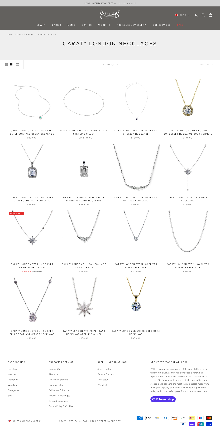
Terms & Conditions (58, 401)
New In (41, 25)
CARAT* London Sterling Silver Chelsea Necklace (136, 132)
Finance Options (105, 374)
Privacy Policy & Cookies (61, 406)
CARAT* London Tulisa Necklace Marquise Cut (84, 266)
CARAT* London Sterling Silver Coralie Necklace (188, 266)
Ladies (56, 25)
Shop (20, 34)
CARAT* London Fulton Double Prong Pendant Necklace (84, 199)
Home (11, 34)
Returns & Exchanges (59, 395)
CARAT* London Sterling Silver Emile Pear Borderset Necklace (32, 332)
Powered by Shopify (108, 421)
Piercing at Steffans (58, 379)
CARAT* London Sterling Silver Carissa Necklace (136, 199)
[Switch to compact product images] (17, 64)
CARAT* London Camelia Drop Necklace (188, 199)
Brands (87, 25)
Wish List (102, 385)
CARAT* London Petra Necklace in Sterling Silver (84, 132)
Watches (12, 374)
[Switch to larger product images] (6, 64)
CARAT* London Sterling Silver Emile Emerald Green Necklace (32, 132)
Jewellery (12, 369)
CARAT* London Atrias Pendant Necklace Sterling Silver (83, 332)
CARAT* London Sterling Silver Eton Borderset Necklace (32, 199)
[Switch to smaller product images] (11, 64)
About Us (53, 374)
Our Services (162, 25)
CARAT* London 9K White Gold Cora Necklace (136, 332)
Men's (71, 25)
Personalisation (56, 385)
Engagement (14, 390)
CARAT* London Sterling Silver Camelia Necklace (32, 266)
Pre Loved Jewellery (131, 25)
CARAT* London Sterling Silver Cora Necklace (136, 266)
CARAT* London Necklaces (41, 34)
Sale (10, 395)
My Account (103, 379)
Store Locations (105, 369)
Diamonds (13, 379)
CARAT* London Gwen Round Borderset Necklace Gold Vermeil (188, 132)
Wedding (104, 25)
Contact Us (54, 369)
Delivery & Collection (59, 390)
